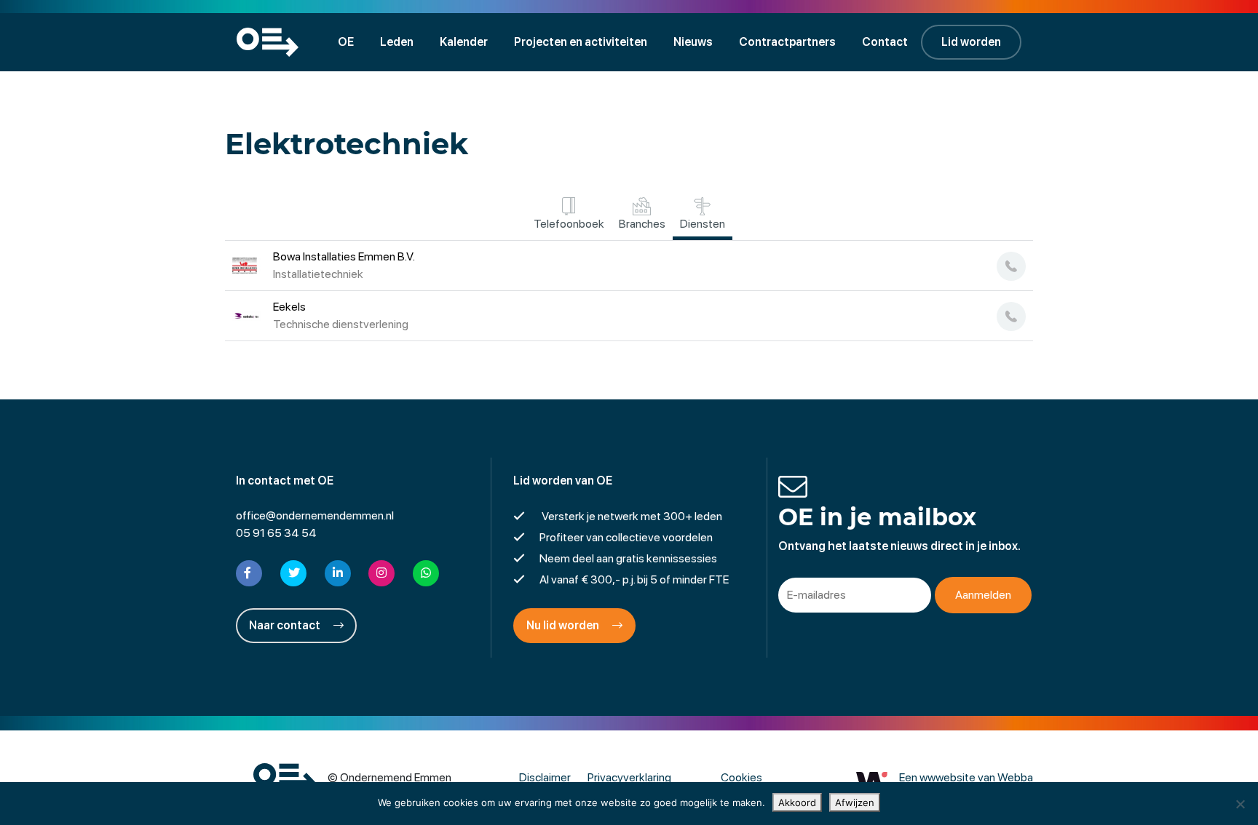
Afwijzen (854, 802)
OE (346, 42)
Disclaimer (545, 777)
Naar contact (286, 625)
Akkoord (797, 802)
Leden (397, 42)
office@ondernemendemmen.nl (315, 515)
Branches (642, 224)
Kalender (464, 42)
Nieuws (693, 42)
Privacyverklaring (629, 777)
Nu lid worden (563, 625)
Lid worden (971, 42)
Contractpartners (787, 42)
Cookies (741, 777)
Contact (885, 42)
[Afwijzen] (1240, 804)
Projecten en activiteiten (580, 42)
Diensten (702, 224)
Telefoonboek (569, 224)
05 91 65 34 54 (276, 533)
